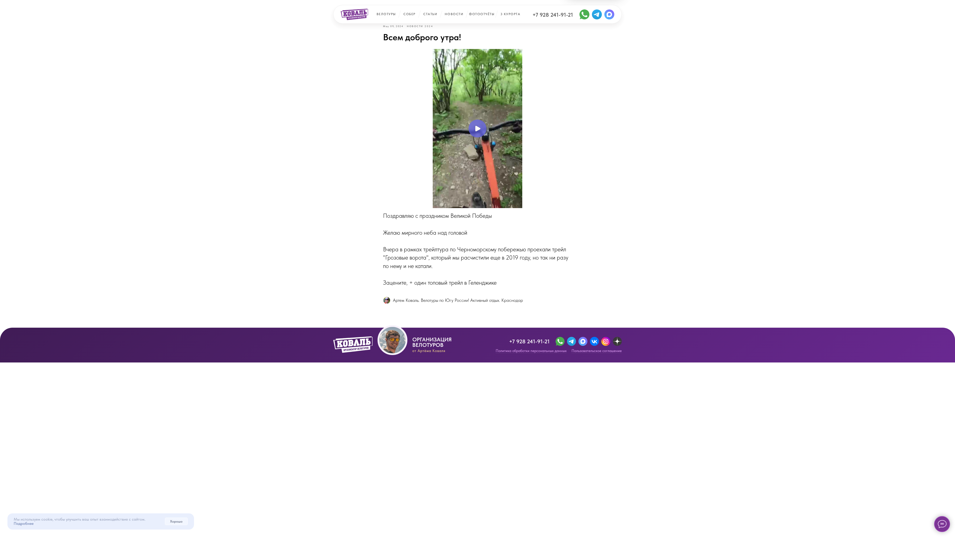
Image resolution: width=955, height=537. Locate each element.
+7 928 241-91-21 (552, 14)
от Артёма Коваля (428, 351)
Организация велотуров (432, 342)
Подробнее (24, 523)
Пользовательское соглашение (597, 351)
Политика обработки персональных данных (531, 351)
